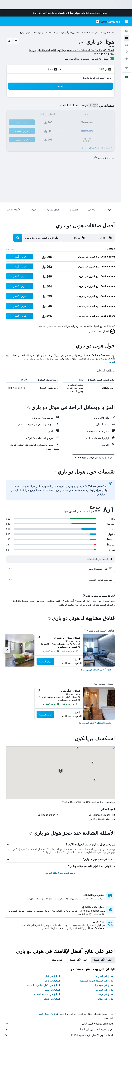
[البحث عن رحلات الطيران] (126, 31)
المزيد (112, 361)
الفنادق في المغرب (105, 976)
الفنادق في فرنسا (106, 994)
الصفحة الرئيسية (107, 32)
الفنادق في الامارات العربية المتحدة (43, 985)
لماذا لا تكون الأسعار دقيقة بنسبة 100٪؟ (92, 1035)
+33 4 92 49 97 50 (104, 54)
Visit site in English (43, 13)
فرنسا (94, 32)
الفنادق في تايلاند (52, 998)
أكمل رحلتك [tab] (57, 959)
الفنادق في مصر (52, 989)
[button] (3, 13)
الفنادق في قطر (52, 976)
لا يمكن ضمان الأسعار (46, 1014)
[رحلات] (126, 68)
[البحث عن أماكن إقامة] (126, 38)
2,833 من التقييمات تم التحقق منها (83, 58)
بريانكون (41, 32)
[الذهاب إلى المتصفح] (126, 58)
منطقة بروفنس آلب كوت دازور (68, 32)
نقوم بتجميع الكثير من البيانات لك (95, 1029)
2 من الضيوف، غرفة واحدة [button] (97, 77)
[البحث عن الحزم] (126, 52)
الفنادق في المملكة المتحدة (47, 994)
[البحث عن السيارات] (126, 45)
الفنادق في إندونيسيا (104, 985)
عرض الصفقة (45, 661)
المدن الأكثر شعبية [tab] (78, 959)
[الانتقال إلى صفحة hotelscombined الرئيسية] (107, 21)
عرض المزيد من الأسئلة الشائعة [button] (60, 872)
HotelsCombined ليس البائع (97, 1023)
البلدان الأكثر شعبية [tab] (103, 959)
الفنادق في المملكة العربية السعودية (97, 980)
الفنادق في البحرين (105, 989)
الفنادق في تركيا (52, 980)
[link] (96, 669)
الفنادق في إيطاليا (106, 998)
